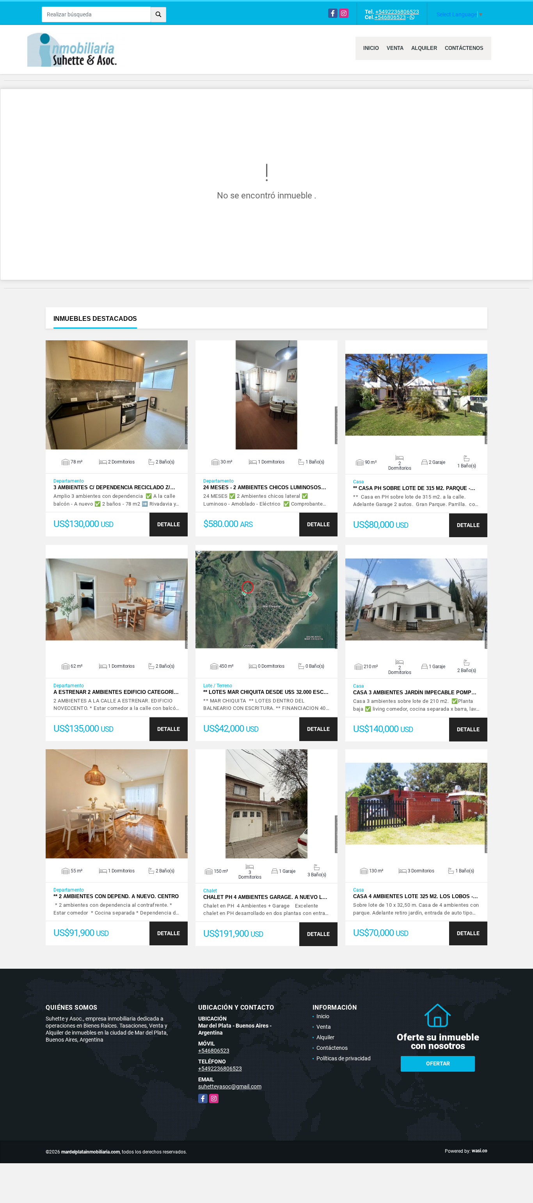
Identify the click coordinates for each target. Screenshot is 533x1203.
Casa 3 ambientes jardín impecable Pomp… (414, 692)
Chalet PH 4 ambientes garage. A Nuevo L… (265, 897)
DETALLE (168, 524)
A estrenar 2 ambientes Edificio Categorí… (116, 692)
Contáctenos (464, 48)
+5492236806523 (397, 12)
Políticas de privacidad (343, 1058)
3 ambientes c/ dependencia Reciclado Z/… (114, 487)
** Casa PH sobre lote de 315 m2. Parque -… (414, 488)
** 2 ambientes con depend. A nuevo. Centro (116, 896)
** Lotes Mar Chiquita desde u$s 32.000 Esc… (266, 692)
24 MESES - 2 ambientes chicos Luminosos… (264, 487)
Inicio (371, 48)
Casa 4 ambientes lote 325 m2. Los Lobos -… (415, 896)
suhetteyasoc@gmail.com (229, 1086)
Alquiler (424, 48)
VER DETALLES (117, 395)
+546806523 (390, 17)
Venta (395, 48)
